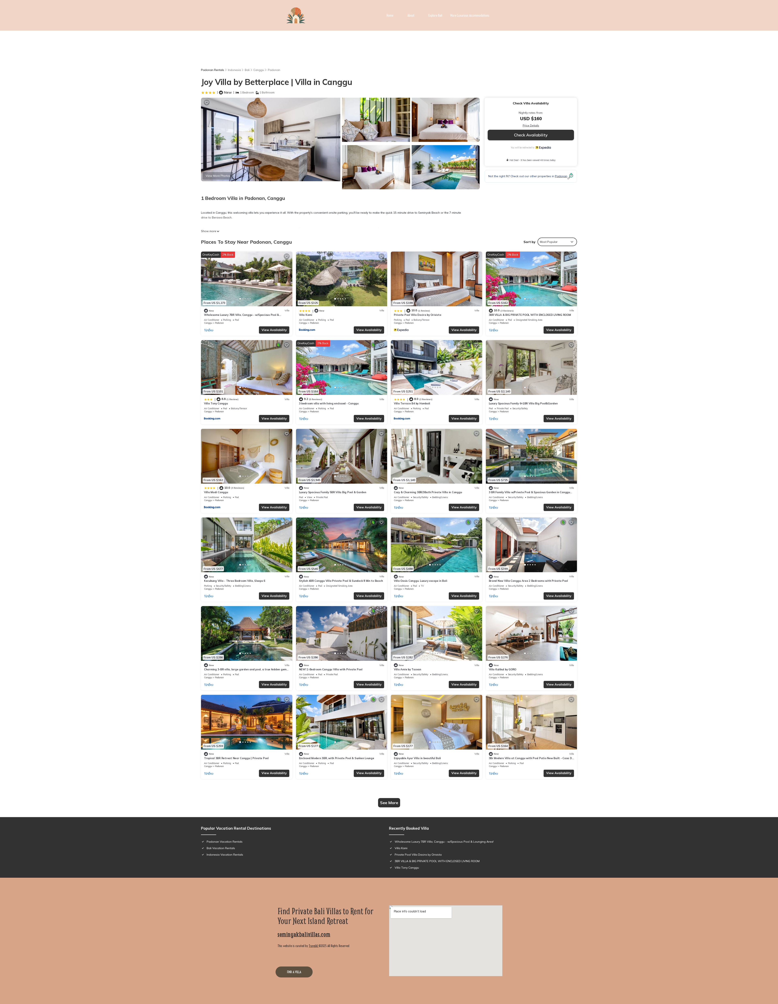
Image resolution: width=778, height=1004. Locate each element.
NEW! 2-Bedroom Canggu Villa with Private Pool (330, 669)
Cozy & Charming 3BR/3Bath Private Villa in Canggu (428, 492)
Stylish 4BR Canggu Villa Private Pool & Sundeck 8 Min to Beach (341, 580)
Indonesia (234, 70)
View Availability (274, 330)
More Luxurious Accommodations (469, 15)
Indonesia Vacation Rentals (225, 854)
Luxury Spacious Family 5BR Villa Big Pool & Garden (332, 492)
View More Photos (218, 176)
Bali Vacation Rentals (221, 848)
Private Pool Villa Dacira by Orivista (417, 314)
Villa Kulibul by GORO (502, 669)
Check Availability (531, 134)
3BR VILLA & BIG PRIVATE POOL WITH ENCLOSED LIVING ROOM (530, 314)
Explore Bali (435, 15)
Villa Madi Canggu (216, 492)
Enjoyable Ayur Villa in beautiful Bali (417, 758)
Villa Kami (305, 314)
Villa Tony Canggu (216, 403)
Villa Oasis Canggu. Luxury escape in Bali (420, 580)
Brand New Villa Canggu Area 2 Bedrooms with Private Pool (528, 580)
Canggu (258, 70)
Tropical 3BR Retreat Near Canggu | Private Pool (236, 758)
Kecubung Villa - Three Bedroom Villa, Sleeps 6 (234, 580)
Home (390, 15)
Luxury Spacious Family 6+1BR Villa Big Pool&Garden (523, 403)
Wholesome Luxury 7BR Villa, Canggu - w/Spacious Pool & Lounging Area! (444, 841)
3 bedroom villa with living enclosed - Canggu (329, 403)
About (410, 15)
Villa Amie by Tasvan (407, 669)
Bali (247, 70)
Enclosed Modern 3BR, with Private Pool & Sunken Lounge (336, 758)
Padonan (274, 70)
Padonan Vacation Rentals (225, 841)
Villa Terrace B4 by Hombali (412, 403)
